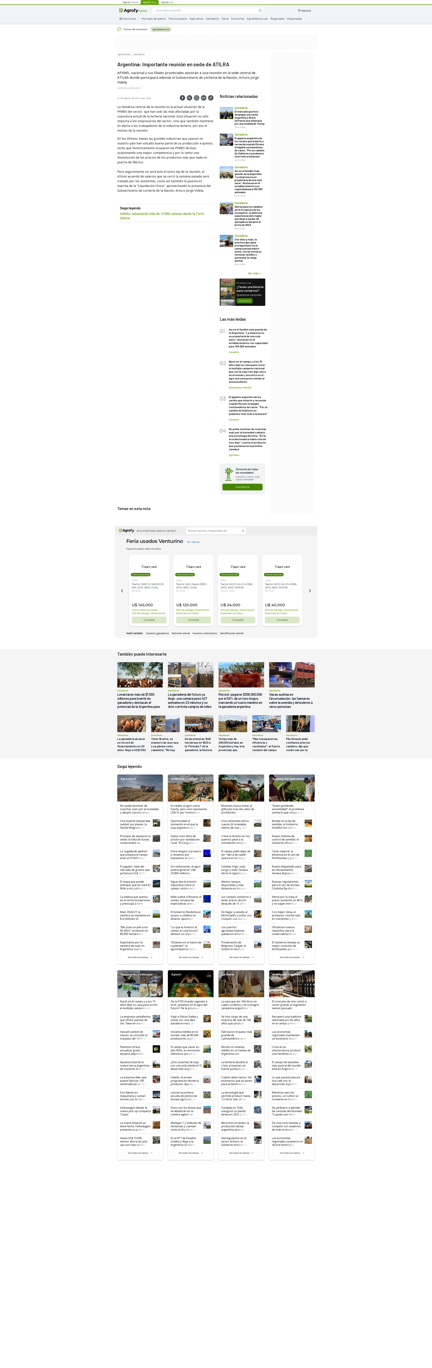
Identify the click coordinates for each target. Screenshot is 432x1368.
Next (310, 590)
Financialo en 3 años (187, 613)
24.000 (233, 605)
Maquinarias (294, 18)
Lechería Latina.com (129, 88)
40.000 (278, 605)
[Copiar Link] (210, 98)
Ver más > (254, 273)
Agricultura (196, 18)
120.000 (190, 605)
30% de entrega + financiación (148, 613)
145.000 (145, 605)
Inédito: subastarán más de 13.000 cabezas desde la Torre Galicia (162, 216)
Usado (135, 580)
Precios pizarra (178, 18)
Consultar (149, 619)
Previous (121, 590)
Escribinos (244, 300)
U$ (134, 605)
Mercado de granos (153, 18)
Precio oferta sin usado (145, 610)
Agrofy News (123, 54)
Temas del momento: (135, 29)
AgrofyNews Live (257, 18)
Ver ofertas (193, 542)
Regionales (277, 18)
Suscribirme (242, 487)
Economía (237, 18)
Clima (224, 18)
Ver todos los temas (138, 957)
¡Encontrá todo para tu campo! (156, 530)
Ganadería (212, 18)
